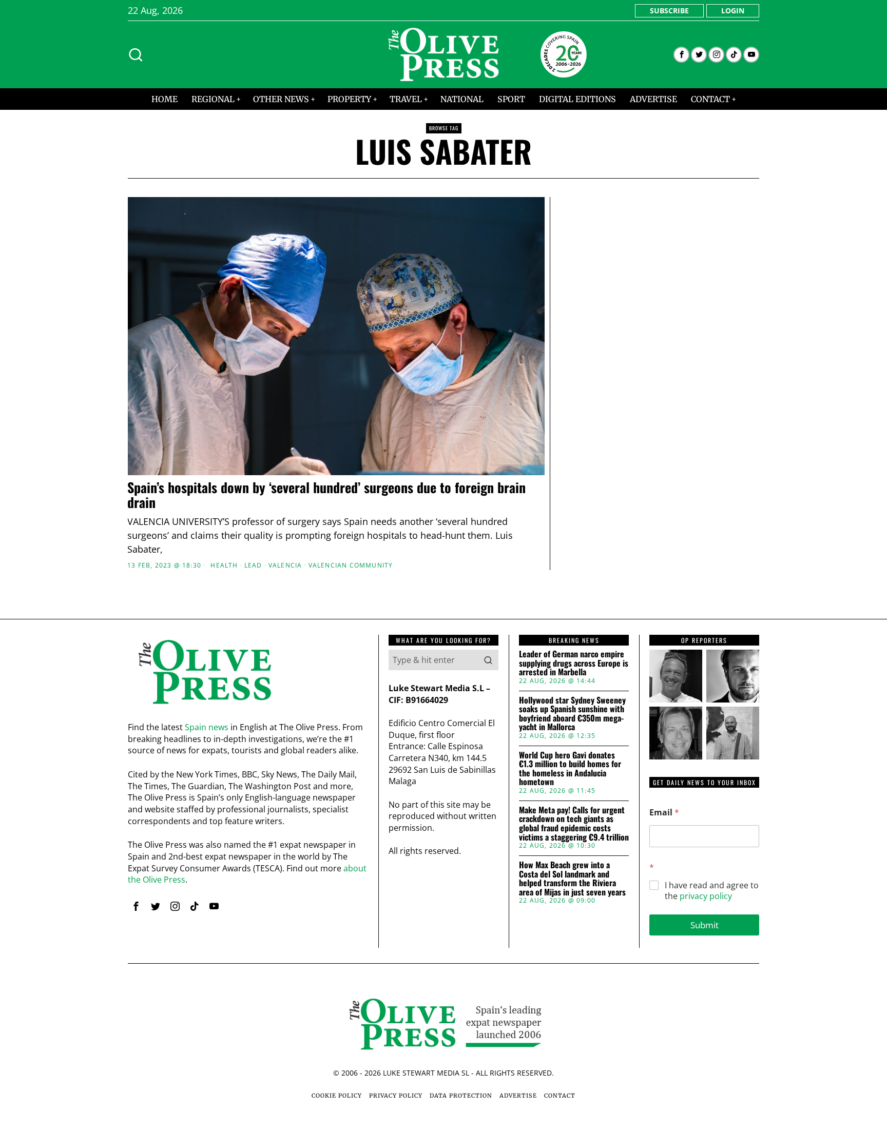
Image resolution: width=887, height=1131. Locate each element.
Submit (704, 925)
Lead (253, 565)
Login (732, 10)
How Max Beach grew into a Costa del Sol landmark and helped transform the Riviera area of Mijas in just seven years (572, 878)
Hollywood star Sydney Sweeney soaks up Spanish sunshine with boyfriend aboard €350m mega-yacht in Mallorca (572, 714)
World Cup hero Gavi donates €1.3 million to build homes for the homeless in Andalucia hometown (570, 769)
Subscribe (669, 10)
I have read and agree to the (712, 891)
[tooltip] (681, 55)
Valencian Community (350, 565)
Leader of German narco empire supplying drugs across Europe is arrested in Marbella (573, 663)
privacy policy (706, 896)
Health (224, 565)
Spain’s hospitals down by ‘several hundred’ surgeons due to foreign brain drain (326, 495)
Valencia (285, 565)
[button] (488, 660)
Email (664, 812)
